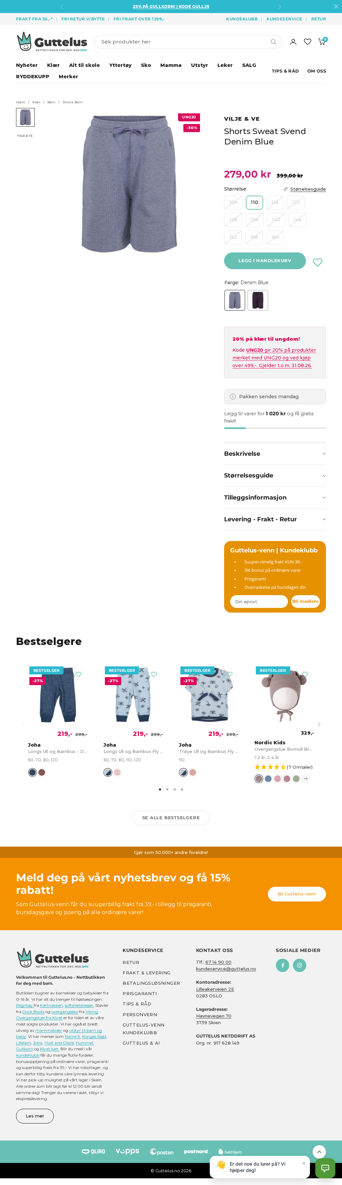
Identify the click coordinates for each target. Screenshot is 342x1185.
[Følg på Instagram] (299, 965)
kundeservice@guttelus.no (226, 968)
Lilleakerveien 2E (215, 988)
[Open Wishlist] (307, 42)
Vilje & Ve (242, 118)
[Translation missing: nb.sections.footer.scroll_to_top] (319, 1152)
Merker (68, 77)
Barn (51, 102)
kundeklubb (27, 1055)
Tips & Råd (285, 71)
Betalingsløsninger (151, 983)
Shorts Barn (72, 102)
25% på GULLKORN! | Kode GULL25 (171, 6)
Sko (146, 65)
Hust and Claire (59, 1042)
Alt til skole (84, 65)
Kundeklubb (242, 18)
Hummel (84, 1042)
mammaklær (48, 1030)
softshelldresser (79, 1005)
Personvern (140, 1014)
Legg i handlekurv (264, 260)
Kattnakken (51, 1005)
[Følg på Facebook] (282, 965)
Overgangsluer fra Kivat (39, 1017)
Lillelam (23, 1042)
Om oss (316, 71)
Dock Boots (33, 1011)
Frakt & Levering (146, 972)
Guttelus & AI (141, 1043)
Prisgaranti (140, 993)
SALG (249, 65)
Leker (225, 65)
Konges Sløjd (94, 1036)
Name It (72, 1036)
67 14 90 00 (218, 962)
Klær (53, 65)
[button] (286, 767)
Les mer (35, 1115)
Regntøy (25, 1005)
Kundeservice (284, 18)
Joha (37, 1042)
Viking (92, 1011)
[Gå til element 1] (25, 117)
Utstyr (199, 65)
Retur (318, 18)
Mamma (171, 65)
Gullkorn (24, 1048)
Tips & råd (137, 1003)
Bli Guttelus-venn (297, 893)
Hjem (20, 102)
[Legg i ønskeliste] (317, 262)
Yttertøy (120, 65)
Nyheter (27, 65)
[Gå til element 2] (25, 135)
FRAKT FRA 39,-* (34, 18)
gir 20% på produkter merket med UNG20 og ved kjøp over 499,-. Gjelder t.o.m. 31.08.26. (274, 357)
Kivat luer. (49, 1048)
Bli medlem (305, 601)
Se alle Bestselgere (171, 817)
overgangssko (64, 1011)
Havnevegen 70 (213, 1015)
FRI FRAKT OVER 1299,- (139, 18)
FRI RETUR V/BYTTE (83, 18)
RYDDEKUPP (32, 77)
